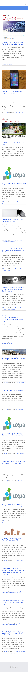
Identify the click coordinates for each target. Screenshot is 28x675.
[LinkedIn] (10, 667)
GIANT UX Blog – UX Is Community (13, 390)
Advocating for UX (19, 651)
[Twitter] (13, 667)
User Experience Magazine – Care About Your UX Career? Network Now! (13, 602)
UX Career (24, 112)
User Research (9, 64)
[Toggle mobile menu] (25, 4)
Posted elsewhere (18, 62)
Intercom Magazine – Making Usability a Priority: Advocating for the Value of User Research (13, 633)
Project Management (10, 653)
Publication (4, 64)
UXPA (3, 203)
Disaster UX (18, 382)
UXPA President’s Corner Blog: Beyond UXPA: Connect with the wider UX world (12, 435)
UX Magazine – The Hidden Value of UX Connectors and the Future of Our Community (13, 289)
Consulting (17, 240)
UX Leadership (13, 309)
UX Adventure (13, 592)
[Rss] (15, 667)
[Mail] (17, 667)
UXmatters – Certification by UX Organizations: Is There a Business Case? (13, 250)
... (11, 109)
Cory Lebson (5, 62)
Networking (18, 409)
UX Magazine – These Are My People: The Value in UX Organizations (11, 540)
